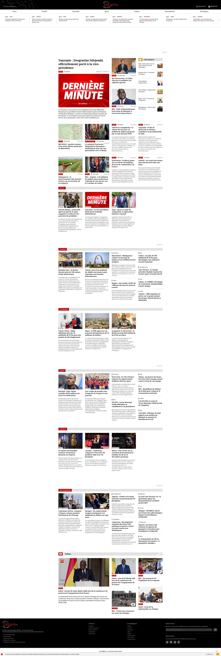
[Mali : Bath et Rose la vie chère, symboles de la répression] (160, 65)
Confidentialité (7, 636)
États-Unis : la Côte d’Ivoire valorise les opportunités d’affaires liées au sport (123, 379)
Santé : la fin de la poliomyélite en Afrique (148, 608)
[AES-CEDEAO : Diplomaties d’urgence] (160, 91)
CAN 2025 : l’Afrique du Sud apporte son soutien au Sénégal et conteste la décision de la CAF (149, 416)
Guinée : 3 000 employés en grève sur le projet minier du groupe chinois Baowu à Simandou (149, 297)
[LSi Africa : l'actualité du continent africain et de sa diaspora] (110, 4)
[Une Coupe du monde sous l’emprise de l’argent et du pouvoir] (97, 381)
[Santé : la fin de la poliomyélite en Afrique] (150, 595)
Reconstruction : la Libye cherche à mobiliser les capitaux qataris (122, 80)
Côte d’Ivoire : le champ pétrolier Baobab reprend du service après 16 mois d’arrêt (150, 272)
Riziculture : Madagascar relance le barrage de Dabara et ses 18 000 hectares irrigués (124, 259)
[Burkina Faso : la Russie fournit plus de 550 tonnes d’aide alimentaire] (70, 260)
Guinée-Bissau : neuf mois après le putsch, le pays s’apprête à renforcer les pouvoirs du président (69, 213)
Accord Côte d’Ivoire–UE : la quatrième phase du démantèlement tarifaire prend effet (149, 500)
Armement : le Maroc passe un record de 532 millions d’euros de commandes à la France (123, 163)
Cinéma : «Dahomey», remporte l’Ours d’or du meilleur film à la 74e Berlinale (95, 454)
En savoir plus (209, 654)
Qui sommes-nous (94, 628)
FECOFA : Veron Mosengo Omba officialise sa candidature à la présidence (123, 404)
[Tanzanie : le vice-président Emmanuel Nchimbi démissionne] (97, 200)
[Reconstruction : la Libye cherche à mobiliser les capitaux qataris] (124, 66)
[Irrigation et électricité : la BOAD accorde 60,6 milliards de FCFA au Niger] (124, 321)
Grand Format (131, 639)
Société (114, 608)
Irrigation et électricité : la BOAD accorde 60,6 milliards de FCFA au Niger (123, 333)
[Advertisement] (110, 39)
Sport (129, 631)
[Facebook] (178, 642)
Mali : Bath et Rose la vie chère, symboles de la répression (146, 65)
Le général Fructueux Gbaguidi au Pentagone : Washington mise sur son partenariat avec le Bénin (96, 147)
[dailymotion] (174, 642)
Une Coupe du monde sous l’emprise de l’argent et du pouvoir (96, 393)
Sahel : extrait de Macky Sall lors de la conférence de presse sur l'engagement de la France (123, 581)
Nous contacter (93, 630)
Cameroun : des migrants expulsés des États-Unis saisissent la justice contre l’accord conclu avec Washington (123, 526)
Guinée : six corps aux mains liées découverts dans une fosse (150, 162)
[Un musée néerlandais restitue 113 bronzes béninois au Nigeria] (70, 441)
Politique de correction (9, 640)
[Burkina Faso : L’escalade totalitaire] (160, 74)
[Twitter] (167, 642)
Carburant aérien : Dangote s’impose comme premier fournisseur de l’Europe (70, 513)
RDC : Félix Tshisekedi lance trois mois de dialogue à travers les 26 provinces (123, 111)
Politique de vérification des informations (14, 642)
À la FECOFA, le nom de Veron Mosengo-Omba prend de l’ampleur (150, 403)
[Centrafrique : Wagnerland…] (160, 82)
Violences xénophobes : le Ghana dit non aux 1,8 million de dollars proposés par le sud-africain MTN (123, 130)
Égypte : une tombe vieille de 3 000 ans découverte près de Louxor (124, 285)
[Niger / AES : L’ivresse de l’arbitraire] (160, 100)
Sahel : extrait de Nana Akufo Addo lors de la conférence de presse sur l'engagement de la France (82, 592)
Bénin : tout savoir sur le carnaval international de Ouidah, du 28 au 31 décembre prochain (123, 454)
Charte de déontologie (9, 634)
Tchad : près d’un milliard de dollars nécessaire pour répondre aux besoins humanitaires (96, 273)
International (90, 141)
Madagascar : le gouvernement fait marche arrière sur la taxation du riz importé (69, 180)
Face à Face (131, 637)
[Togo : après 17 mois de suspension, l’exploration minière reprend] (124, 200)
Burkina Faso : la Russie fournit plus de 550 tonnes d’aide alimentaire (69, 272)
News (60, 71)
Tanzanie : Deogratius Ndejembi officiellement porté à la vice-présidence (80, 64)
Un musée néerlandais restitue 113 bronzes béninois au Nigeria (67, 453)
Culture (130, 633)
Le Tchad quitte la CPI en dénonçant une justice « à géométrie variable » (149, 541)
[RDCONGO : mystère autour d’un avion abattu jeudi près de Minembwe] (70, 132)
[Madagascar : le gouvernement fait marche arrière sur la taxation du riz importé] (70, 164)
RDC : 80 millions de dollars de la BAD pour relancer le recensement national (149, 391)
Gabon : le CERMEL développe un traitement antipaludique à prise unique (150, 284)
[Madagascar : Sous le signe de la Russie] (160, 109)
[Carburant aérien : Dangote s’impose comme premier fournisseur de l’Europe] (70, 501)
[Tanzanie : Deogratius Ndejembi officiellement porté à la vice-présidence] (83, 90)
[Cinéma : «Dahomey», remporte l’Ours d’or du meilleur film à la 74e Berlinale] (97, 441)
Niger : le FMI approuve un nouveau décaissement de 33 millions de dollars (97, 333)
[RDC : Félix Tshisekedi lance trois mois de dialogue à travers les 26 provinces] (124, 97)
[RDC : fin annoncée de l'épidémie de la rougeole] (150, 566)
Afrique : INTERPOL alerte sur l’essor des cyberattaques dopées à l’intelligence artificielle (150, 514)
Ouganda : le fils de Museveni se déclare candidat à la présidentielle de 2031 (150, 130)
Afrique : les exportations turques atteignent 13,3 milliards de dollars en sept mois (96, 514)
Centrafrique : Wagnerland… (143, 82)
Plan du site (92, 631)
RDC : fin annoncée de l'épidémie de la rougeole (149, 579)
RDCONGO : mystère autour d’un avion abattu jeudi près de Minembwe (70, 146)
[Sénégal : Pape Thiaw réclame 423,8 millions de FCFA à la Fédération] (70, 381)
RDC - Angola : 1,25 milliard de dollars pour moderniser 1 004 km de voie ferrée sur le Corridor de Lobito (96, 180)
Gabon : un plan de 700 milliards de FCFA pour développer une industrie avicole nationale (149, 259)
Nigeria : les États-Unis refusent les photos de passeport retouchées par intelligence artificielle (148, 528)
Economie (130, 630)
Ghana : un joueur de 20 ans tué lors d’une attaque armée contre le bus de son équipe (150, 379)
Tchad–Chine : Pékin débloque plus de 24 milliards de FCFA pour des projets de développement (69, 334)
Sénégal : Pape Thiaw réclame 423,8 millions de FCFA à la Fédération (69, 393)
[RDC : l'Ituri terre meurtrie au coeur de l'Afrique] (124, 599)
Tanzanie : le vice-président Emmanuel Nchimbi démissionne (96, 212)
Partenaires (92, 633)
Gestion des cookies (8, 638)
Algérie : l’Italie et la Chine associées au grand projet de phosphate (123, 499)
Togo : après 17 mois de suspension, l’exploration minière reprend (122, 212)
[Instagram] (171, 642)
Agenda (91, 626)
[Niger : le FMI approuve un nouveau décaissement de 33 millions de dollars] (97, 321)
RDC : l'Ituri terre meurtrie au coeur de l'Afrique (123, 612)
